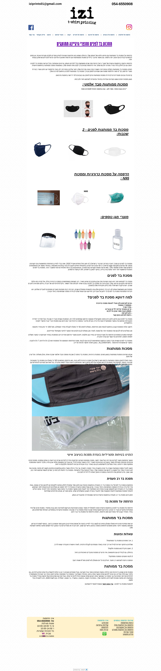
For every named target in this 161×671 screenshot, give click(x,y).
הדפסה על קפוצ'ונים (124, 627)
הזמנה (49, 35)
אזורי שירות (128, 632)
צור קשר (32, 35)
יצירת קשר (104, 630)
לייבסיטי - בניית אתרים (79, 669)
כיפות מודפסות (127, 623)
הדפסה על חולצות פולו (123, 625)
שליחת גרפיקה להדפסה (102, 626)
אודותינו (105, 623)
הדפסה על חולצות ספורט (122, 630)
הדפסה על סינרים (78, 35)
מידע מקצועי (40, 35)
